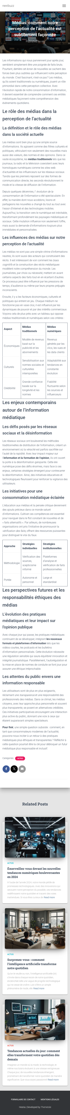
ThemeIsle (46, 1107)
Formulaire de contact (23, 1099)
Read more (49, 897)
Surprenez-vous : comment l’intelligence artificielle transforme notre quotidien (31, 964)
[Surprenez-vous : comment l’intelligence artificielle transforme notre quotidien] (35, 928)
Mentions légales (50, 1099)
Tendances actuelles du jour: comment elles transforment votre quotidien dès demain (33, 1055)
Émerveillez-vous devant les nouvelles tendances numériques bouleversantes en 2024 (34, 873)
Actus (20, 758)
